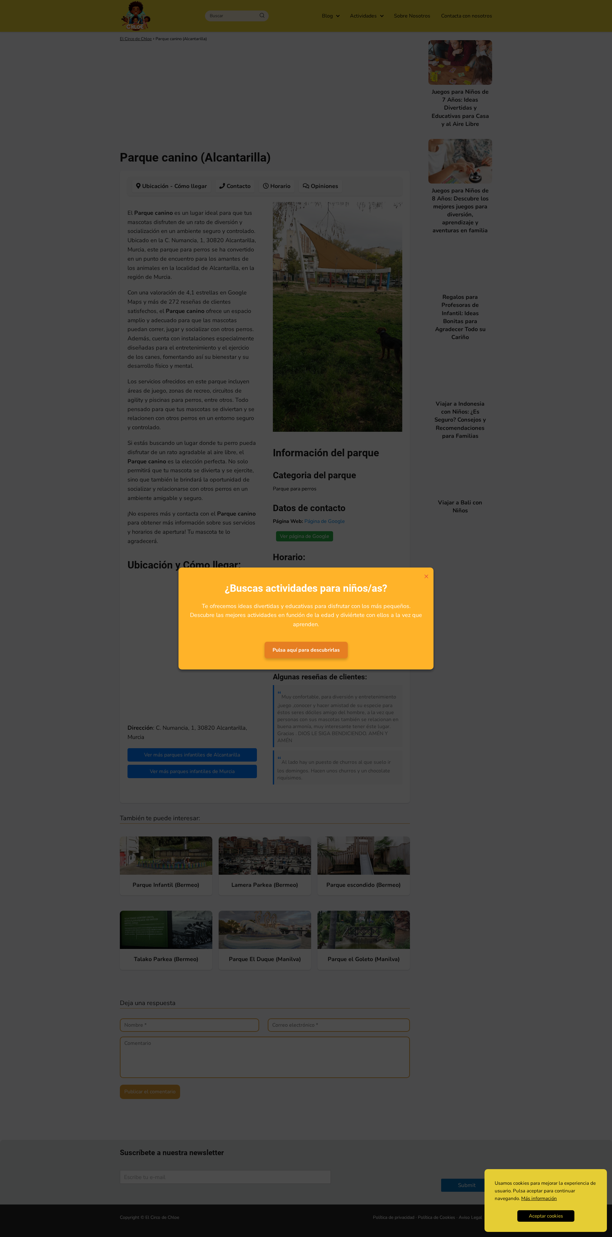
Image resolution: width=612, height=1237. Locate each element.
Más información (539, 1198)
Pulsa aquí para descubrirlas (306, 650)
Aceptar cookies (546, 1216)
